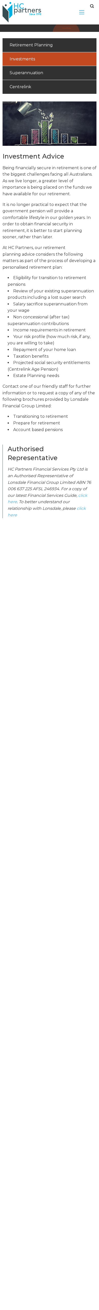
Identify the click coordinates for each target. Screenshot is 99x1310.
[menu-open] (81, 12)
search (92, 6)
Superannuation (26, 72)
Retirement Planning (31, 45)
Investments (22, 59)
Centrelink (20, 86)
